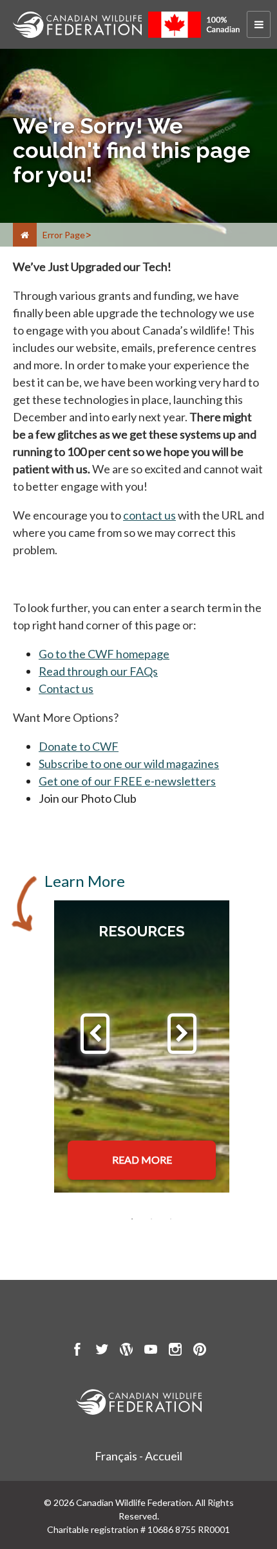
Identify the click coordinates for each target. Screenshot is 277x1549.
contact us (149, 515)
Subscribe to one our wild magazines (129, 764)
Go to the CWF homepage (104, 654)
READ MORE (142, 1159)
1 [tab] (132, 1218)
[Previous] (95, 1033)
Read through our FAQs (98, 671)
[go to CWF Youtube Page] (150, 1351)
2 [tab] (151, 1218)
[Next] (181, 1033)
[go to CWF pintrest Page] (199, 1351)
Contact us (66, 688)
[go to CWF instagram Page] (175, 1351)
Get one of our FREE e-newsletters (127, 781)
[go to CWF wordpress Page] (126, 1351)
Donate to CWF (79, 746)
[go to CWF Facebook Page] (77, 1351)
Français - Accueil (138, 1456)
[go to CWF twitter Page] (101, 1351)
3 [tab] (170, 1218)
